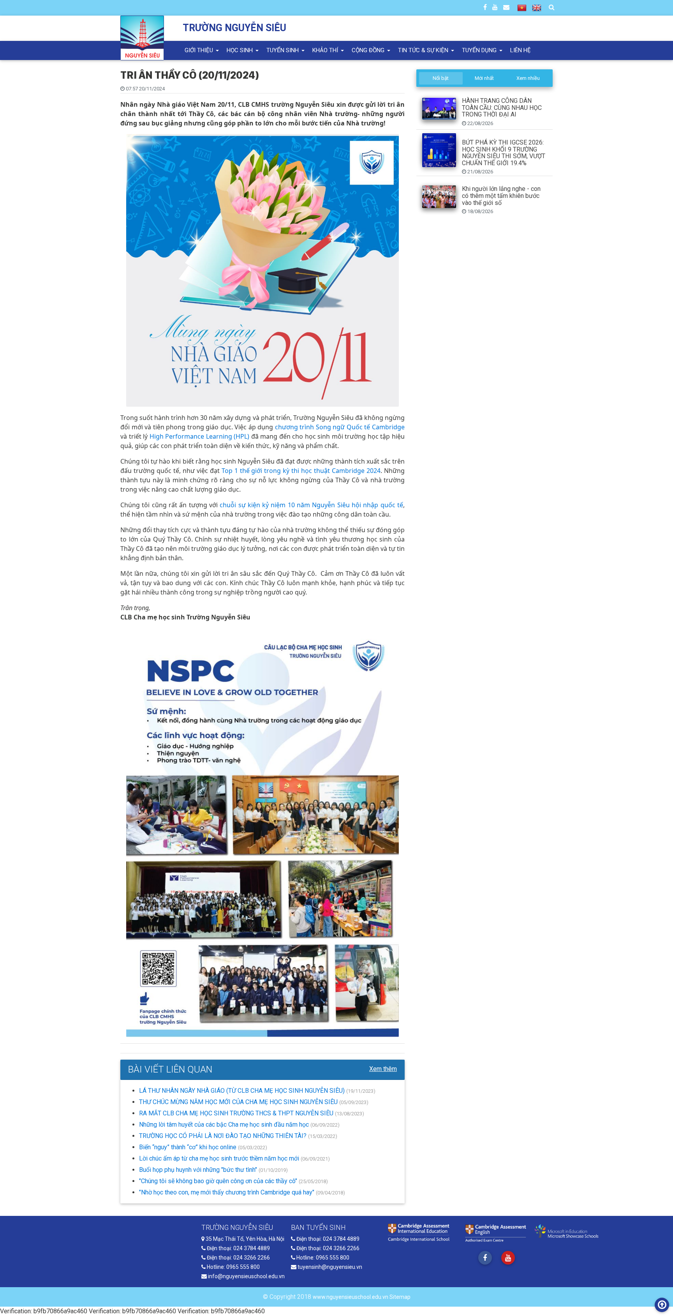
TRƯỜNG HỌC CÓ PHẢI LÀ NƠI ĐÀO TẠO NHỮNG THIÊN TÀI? (223, 1136)
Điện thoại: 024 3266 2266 (238, 1257)
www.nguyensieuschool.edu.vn (351, 1297)
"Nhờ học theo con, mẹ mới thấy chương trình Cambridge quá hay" (227, 1192)
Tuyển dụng (480, 50)
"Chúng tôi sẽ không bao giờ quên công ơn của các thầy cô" (219, 1181)
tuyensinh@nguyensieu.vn (329, 1267)
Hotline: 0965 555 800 (233, 1267)
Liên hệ (520, 50)
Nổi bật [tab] (441, 78)
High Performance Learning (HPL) (200, 436)
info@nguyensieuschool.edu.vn (246, 1276)
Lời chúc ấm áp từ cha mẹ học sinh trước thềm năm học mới (220, 1158)
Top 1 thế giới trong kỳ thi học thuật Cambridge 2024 (301, 470)
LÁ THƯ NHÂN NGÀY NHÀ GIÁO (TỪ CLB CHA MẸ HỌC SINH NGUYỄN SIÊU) (242, 1090)
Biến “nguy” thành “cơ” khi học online (188, 1147)
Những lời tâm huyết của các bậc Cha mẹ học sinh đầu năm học (224, 1124)
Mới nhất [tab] (484, 78)
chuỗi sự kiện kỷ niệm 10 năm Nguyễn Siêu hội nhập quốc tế (311, 505)
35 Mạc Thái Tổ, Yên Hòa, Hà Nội (244, 1239)
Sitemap (399, 1297)
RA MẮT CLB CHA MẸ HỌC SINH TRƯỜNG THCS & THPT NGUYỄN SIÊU (237, 1113)
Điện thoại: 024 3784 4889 (238, 1248)
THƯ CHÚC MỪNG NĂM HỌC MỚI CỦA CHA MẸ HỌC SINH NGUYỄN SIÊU (239, 1102)
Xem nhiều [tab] (528, 78)
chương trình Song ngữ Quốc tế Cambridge (340, 427)
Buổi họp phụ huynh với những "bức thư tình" (199, 1169)
